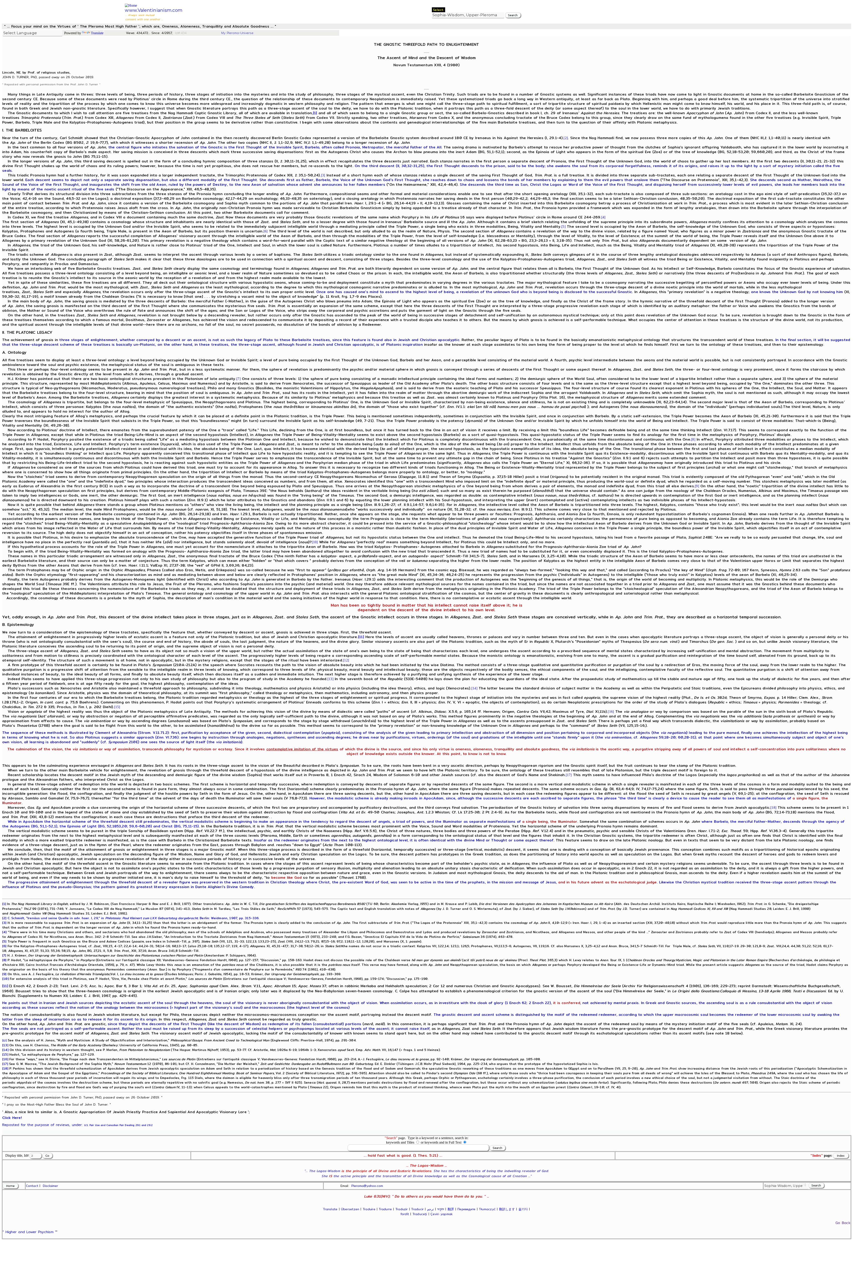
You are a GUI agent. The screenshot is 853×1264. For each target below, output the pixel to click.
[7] (238, 379)
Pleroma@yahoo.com (367, 1185)
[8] (693, 439)
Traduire (369, 1209)
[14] (474, 688)
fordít (405, 1214)
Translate (97, 33)
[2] (566, 138)
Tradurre (385, 1209)
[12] (346, 660)
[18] (773, 807)
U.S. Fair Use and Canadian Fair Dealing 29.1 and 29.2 (118, 1125)
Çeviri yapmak (441, 1214)
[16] (611, 711)
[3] (323, 175)
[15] (117, 707)
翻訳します (507, 1209)
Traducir (417, 1209)
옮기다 (523, 1209)
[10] (315, 542)
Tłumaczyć (487, 1209)
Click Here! (12, 1117)
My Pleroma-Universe (237, 32)
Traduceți (420, 1214)
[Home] (131, 5)
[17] (569, 775)
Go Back (842, 1223)
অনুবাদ (440, 1209)
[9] (697, 486)
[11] (361, 637)
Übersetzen (350, 1209)
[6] (265, 231)
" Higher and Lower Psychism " (29, 1232)
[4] (603, 217)
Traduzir (401, 1209)
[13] (330, 679)
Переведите (466, 1209)
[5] (563, 226)
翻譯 (451, 1209)
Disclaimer (50, 1185)
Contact (32, 1185)
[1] (315, 113)
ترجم (430, 1209)
